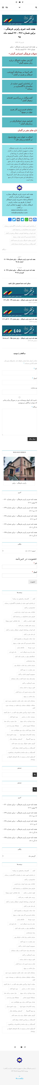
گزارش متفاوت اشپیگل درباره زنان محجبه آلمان (23, 240)
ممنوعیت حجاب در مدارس (28, 717)
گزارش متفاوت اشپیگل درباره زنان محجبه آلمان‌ (20, 61)
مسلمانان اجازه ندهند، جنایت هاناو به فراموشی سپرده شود (20, 701)
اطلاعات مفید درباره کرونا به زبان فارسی (24, 612)
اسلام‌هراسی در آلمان (29, 607)
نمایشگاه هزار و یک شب (13, 726)
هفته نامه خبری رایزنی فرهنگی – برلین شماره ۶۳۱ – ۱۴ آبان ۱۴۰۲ (19, 319)
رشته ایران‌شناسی (30, 661)
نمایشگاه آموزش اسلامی (29, 726)
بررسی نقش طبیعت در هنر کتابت (26, 625)
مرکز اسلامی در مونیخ (29, 696)
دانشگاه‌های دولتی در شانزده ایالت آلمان (25, 656)
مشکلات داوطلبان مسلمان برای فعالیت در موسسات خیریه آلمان (20, 707)
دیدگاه (34, 407)
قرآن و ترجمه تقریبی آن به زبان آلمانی (25, 692)
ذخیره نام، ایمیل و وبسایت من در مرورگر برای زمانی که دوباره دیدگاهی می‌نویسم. (20, 401)
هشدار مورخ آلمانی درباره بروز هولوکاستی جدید (23, 730)
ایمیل (34, 378)
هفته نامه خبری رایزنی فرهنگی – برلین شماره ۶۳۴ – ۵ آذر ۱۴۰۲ (20, 300)
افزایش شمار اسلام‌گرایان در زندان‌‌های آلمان (21, 122)
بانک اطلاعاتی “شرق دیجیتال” (12, 621)
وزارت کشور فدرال (11, 734)
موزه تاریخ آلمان (14, 717)
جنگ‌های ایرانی (20, 647)
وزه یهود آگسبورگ (30, 739)
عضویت (32, 582)
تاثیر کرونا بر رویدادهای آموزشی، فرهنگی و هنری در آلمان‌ (19, 73)
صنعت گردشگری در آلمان (28, 683)
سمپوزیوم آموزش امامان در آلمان (26, 674)
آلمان (34, 599)
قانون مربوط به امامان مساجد (27, 687)
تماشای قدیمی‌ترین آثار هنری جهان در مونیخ (21, 110)
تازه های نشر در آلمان (29, 634)
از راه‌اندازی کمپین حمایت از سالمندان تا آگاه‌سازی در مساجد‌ (21, 86)
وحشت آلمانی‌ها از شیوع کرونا (27, 734)
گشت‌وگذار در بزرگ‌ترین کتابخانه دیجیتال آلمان (19, 99)
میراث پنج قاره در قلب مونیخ (27, 721)
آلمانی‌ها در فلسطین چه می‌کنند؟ (20, 599)
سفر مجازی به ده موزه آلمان (27, 670)
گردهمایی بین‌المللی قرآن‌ (16, 739)
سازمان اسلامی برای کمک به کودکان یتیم (24, 665)
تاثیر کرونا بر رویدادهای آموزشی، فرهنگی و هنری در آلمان (21, 233)
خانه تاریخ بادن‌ (12, 652)
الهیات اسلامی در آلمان (29, 621)
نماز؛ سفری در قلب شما (10, 721)
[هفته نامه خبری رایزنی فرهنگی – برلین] (19, 1060)
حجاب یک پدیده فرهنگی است (27, 652)
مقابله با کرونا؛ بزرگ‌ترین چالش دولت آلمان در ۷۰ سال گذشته (19, 712)
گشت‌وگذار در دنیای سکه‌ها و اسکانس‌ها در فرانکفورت (21, 752)
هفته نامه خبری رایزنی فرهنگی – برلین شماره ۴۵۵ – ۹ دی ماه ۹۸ (20, 338)
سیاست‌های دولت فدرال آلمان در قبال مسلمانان (23, 678)
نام (35, 368)
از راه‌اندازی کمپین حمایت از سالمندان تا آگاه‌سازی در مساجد (20, 226)
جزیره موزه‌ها (31, 647)
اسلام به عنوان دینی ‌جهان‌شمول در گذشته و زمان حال (20, 138)
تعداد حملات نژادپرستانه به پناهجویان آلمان (24, 639)
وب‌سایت (34, 388)
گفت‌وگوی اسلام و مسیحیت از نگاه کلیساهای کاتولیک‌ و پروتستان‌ (21, 758)
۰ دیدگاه (4, 249)
